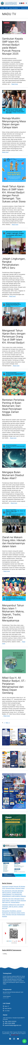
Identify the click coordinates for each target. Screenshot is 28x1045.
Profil (6, 8)
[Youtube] (23, 3)
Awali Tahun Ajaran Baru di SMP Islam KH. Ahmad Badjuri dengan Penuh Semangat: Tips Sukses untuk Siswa (13, 194)
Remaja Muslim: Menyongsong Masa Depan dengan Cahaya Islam (14, 123)
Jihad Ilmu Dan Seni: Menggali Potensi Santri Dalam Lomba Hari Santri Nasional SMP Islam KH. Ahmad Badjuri (14, 900)
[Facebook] (20, 3)
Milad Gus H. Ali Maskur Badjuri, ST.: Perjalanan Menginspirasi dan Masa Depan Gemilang (14, 685)
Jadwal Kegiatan (7, 996)
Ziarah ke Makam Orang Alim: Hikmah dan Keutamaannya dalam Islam (13, 542)
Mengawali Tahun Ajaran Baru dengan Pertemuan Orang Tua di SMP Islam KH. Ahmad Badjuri (13, 336)
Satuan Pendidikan (13, 8)
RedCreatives (15, 1035)
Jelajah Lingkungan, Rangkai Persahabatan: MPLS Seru (13, 263)
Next (8, 722)
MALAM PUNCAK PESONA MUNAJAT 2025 (13, 992)
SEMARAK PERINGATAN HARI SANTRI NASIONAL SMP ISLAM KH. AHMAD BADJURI (13, 906)
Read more (15, 84)
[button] (26, 3)
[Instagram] (21, 3)
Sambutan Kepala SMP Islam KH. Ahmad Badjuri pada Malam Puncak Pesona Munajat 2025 (12, 46)
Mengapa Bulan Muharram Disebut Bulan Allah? (13, 475)
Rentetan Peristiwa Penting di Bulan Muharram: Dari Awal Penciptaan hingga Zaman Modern (13, 407)
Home (2, 8)
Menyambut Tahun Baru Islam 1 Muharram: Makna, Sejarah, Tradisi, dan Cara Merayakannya (13, 613)
